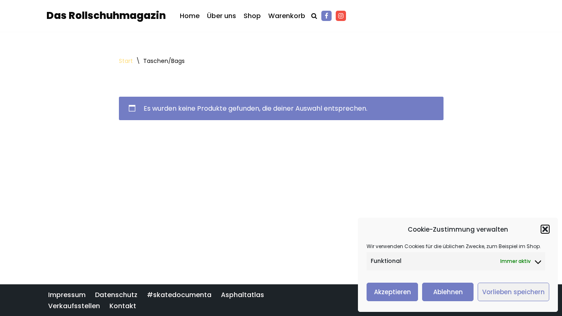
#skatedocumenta (179, 295)
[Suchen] (314, 16)
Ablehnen (448, 292)
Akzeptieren (392, 292)
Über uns (221, 16)
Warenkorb (286, 16)
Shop (252, 16)
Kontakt (122, 305)
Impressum (67, 295)
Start (126, 61)
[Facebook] (326, 16)
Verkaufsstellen (74, 305)
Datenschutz (116, 295)
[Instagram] (341, 16)
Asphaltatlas (242, 295)
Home (190, 16)
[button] (545, 229)
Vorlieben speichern (513, 292)
